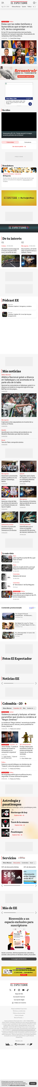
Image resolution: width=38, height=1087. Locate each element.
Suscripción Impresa (19, 997)
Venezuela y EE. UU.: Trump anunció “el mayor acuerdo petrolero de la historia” (17, 134)
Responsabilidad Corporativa (19, 1008)
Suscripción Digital (19, 1000)
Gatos (14, 565)
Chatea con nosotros (20, 1003)
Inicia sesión (26, 180)
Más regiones (5, 420)
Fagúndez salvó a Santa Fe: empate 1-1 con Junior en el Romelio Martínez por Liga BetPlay (28, 478)
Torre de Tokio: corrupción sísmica (12, 442)
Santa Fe (22, 474)
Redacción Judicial (15, 729)
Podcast (10, 312)
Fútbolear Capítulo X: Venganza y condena (19, 306)
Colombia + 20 (13, 744)
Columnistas (16, 574)
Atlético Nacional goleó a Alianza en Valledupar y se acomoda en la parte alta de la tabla (17, 380)
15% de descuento (30, 867)
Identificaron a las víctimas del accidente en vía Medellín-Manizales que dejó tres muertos (16, 433)
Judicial (3, 499)
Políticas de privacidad (19, 1013)
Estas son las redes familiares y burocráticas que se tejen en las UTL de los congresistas (16, 27)
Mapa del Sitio (19, 994)
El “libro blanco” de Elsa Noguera (23, 585)
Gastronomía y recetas (7, 524)
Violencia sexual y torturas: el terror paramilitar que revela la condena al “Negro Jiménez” (18, 717)
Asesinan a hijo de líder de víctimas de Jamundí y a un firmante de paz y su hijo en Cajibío (9, 504)
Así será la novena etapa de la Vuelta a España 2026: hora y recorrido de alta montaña (10, 251)
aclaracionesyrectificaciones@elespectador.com (23, 1030)
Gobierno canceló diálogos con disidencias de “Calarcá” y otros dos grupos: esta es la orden (16, 765)
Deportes (10, 304)
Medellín (3, 430)
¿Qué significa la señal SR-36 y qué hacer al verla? (24, 559)
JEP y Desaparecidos (25, 744)
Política (11, 21)
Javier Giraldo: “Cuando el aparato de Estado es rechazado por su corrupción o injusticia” (9, 749)
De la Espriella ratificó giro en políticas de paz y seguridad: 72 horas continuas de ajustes (16, 775)
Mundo (3, 440)
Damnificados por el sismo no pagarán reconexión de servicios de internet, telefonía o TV (28, 529)
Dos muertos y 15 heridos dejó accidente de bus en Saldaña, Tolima (28, 503)
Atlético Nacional (6, 375)
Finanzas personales (25, 524)
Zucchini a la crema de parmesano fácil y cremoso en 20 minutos (9, 528)
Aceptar (33, 1083)
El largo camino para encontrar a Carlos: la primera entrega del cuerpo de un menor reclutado (26, 750)
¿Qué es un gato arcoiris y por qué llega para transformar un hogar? (24, 568)
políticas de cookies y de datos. (17, 1085)
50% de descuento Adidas (10, 867)
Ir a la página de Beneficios (19, 959)
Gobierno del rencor (19, 576)
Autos (14, 556)
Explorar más (18, 815)
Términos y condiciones (19, 1011)
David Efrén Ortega (15, 38)
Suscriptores (17, 591)
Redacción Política (15, 768)
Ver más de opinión (17, 146)
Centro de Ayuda (19, 1015)
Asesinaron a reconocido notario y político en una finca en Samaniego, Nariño (9, 478)
